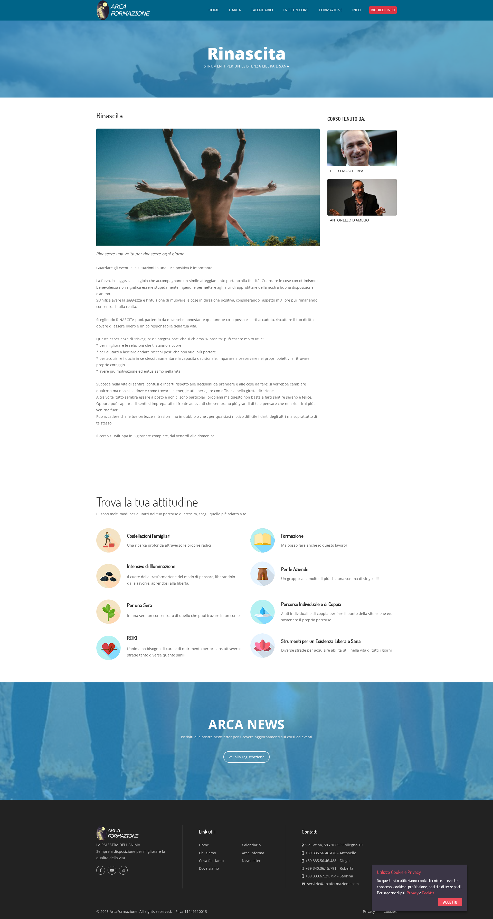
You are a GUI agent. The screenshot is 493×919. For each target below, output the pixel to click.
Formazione (331, 9)
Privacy (413, 892)
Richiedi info (383, 9)
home (213, 9)
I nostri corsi (296, 9)
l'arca (235, 9)
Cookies (428, 892)
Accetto (450, 902)
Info (356, 9)
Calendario (262, 9)
